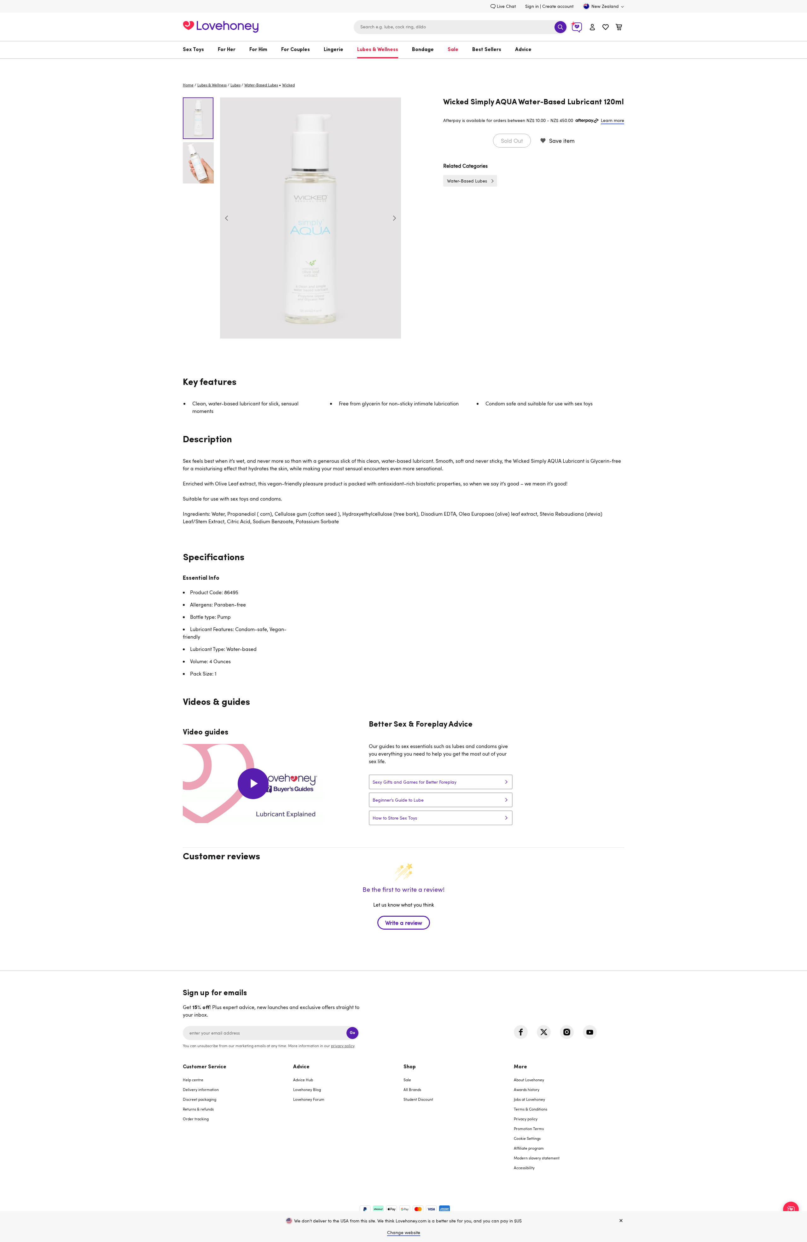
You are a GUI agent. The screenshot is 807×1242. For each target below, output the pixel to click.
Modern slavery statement (537, 1157)
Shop (410, 1067)
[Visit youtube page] (590, 1032)
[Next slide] (394, 218)
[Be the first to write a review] (403, 934)
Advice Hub (303, 1079)
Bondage (423, 49)
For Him (258, 49)
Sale (453, 49)
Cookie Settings (527, 1138)
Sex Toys (193, 49)
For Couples (295, 49)
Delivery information (201, 1089)
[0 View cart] (618, 28)
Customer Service (204, 1067)
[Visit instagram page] (567, 1032)
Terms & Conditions (530, 1108)
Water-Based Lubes (261, 84)
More (520, 1067)
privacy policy (342, 1045)
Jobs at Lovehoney (529, 1099)
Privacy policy (525, 1118)
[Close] (621, 1220)
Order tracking (196, 1118)
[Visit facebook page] (521, 1032)
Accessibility (524, 1167)
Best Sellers (486, 49)
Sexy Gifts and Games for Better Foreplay (414, 782)
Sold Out (512, 140)
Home (188, 84)
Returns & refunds (198, 1108)
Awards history (526, 1089)
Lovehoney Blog (307, 1089)
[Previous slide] (226, 218)
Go (352, 1033)
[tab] (238, 1121)
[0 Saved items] (605, 28)
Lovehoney (404, 65)
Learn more (612, 120)
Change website (403, 1232)
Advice (523, 49)
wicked (288, 84)
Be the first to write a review (403, 923)
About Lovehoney (529, 1079)
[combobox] (460, 27)
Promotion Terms (529, 1128)
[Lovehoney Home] (220, 26)
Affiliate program (529, 1148)
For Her (226, 49)
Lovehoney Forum (308, 1099)
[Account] (592, 27)
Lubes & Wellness (377, 49)
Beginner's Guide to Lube (398, 800)
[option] (310, 218)
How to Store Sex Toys (395, 818)
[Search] (560, 27)
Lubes (235, 84)
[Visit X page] (544, 1032)
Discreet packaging (199, 1099)
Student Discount (418, 1099)
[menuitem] (197, 49)
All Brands (412, 1089)
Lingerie (333, 49)
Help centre (193, 1079)
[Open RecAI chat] (791, 1209)
